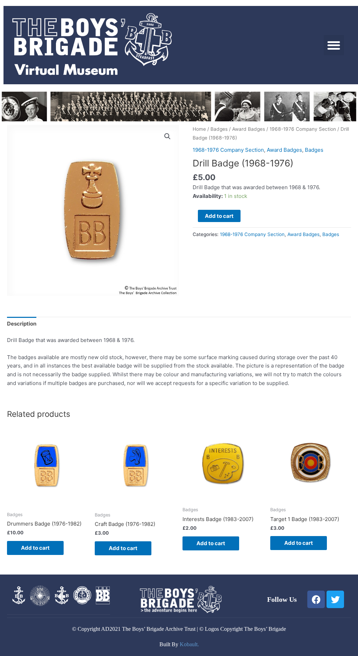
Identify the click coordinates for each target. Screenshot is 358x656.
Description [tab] (21, 323)
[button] (334, 45)
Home (199, 129)
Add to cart (219, 216)
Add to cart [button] (35, 547)
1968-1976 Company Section (303, 129)
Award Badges (248, 129)
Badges (219, 129)
